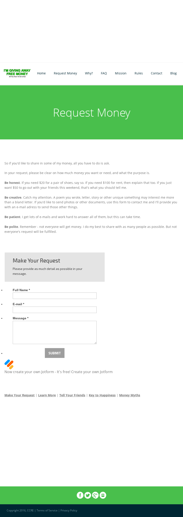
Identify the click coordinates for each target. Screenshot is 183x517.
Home (41, 73)
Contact (156, 73)
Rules (139, 73)
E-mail (18, 304)
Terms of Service (47, 510)
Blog (173, 73)
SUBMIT (54, 353)
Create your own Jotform (92, 371)
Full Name (21, 290)
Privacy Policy (68, 510)
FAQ (104, 73)
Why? (89, 73)
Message (20, 318)
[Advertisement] (91, 31)
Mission (121, 73)
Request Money (65, 73)
